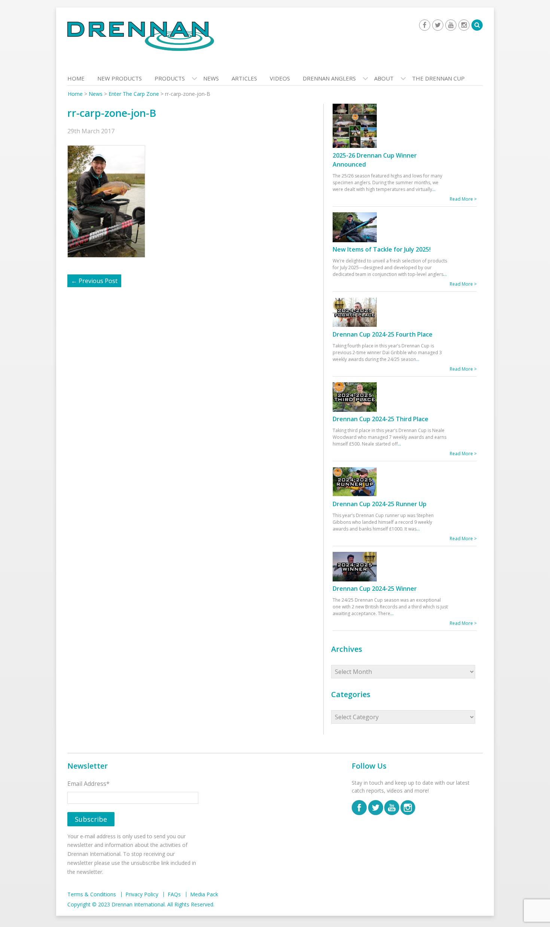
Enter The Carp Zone (134, 93)
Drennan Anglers (329, 78)
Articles (244, 78)
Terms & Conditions (91, 894)
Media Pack (204, 894)
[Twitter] (437, 25)
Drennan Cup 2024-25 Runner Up (380, 504)
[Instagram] (464, 25)
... (434, 189)
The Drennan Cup (438, 78)
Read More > (463, 199)
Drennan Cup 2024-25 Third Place (380, 419)
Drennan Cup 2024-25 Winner (375, 588)
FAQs (174, 894)
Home (76, 78)
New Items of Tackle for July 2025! (382, 249)
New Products (119, 78)
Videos (280, 78)
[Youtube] (450, 25)
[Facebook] (424, 25)
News (211, 78)
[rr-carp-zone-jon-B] (110, 201)
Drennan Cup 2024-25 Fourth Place (383, 334)
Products (170, 78)
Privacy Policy (141, 894)
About (384, 78)
